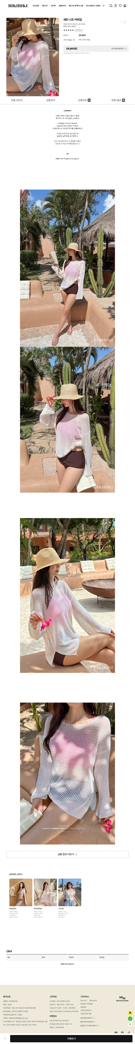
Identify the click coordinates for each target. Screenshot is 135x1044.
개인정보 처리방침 (86, 1004)
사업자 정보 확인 (86, 1014)
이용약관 (83, 1007)
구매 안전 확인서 (86, 1010)
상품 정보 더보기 (66, 854)
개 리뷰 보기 (79, 30)
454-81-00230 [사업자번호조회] (24, 1008)
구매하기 (71, 1038)
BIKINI (62, 5)
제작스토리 (93, 1001)
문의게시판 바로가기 (87, 1022)
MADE (36, 5)
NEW (53, 5)
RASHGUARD (93, 5)
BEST (45, 5)
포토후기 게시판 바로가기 (88, 1026)
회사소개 (83, 1001)
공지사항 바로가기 (86, 1018)
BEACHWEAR (76, 5)
